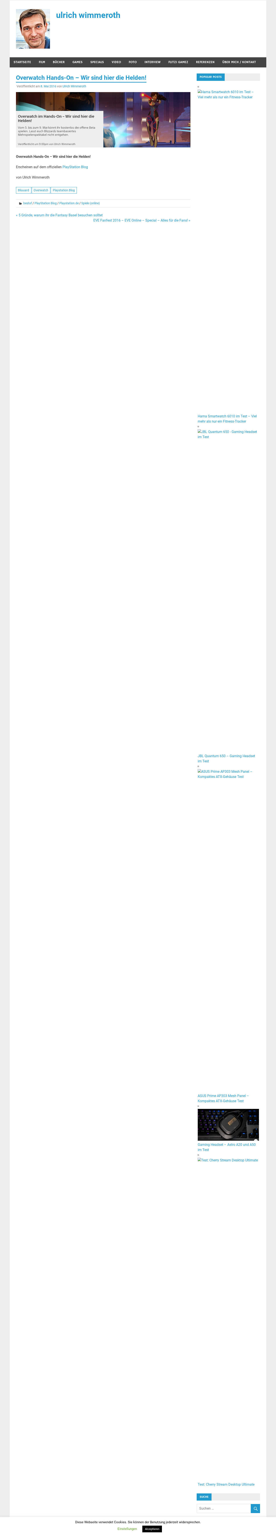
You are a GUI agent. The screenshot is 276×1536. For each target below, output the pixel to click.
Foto (133, 62)
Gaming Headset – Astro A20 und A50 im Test (227, 1147)
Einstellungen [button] (127, 1529)
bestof (27, 203)
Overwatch (41, 190)
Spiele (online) (90, 203)
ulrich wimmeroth (88, 15)
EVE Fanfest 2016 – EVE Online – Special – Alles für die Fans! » (141, 220)
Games (77, 62)
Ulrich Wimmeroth (74, 86)
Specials (97, 62)
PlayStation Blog (75, 167)
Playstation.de (69, 203)
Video (116, 62)
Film (42, 62)
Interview (152, 62)
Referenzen (205, 62)
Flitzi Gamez (178, 62)
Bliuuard (23, 190)
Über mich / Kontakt (239, 62)
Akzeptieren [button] (152, 1529)
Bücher (59, 62)
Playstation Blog (64, 190)
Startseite (22, 62)
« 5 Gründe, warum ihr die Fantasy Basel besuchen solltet (59, 215)
